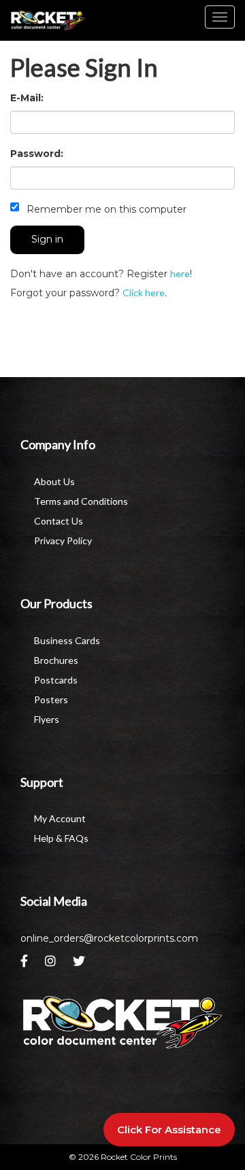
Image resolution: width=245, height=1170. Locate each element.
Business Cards (67, 640)
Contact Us (58, 521)
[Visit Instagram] (52, 964)
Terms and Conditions (81, 501)
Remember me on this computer (105, 209)
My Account (60, 818)
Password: (36, 153)
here (180, 273)
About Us (54, 481)
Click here (143, 292)
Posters (51, 699)
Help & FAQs (61, 838)
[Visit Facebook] (25, 964)
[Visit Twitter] (80, 964)
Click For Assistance (169, 1129)
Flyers (46, 719)
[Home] (122, 1022)
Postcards (56, 680)
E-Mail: (27, 98)
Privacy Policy (63, 540)
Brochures (56, 660)
